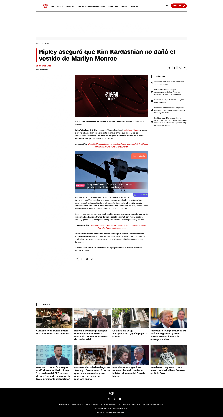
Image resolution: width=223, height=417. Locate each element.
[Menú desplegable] (39, 5)
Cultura (124, 6)
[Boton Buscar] (167, 5)
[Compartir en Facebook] (174, 68)
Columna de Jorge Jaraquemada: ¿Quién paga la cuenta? (169, 101)
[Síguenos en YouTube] (120, 399)
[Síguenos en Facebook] (103, 399)
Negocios (70, 6)
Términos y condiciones (108, 404)
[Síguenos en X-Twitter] (109, 399)
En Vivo (73, 404)
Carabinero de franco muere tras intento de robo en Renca (169, 83)
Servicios (134, 6)
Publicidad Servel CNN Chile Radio (153, 404)
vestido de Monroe (131, 130)
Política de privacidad (92, 404)
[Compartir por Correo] (169, 68)
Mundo (60, 6)
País (52, 6)
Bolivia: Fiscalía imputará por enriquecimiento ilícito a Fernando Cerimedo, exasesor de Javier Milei (167, 92)
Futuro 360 (113, 6)
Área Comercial (64, 404)
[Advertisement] (53, 208)
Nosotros (80, 404)
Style (47, 43)
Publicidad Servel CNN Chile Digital (129, 404)
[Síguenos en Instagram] (114, 399)
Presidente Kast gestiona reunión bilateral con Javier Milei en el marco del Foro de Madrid (128, 372)
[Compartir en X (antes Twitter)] (179, 68)
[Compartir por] (185, 68)
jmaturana (44, 69)
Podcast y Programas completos (91, 6)
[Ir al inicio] (45, 6)
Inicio (38, 43)
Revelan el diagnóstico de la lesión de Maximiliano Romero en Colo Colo (168, 370)
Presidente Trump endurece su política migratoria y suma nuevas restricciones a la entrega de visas (169, 110)
